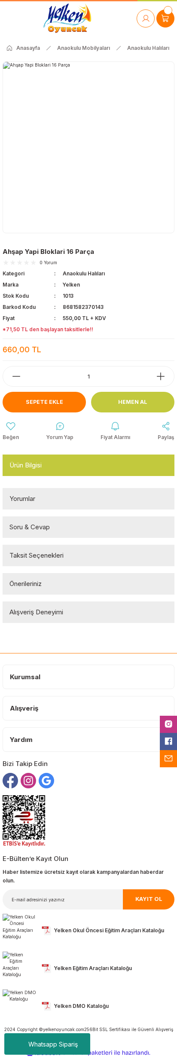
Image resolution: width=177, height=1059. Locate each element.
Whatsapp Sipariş (53, 1044)
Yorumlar (22, 498)
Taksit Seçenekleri (36, 555)
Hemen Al (132, 402)
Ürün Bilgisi (25, 465)
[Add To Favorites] (11, 431)
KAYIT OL (148, 899)
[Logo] (67, 18)
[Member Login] (146, 18)
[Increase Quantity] (165, 376)
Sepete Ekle (44, 402)
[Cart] (165, 18)
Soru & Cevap (29, 527)
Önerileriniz (25, 584)
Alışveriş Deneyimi (36, 612)
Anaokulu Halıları (84, 273)
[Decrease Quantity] (12, 376)
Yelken (71, 284)
